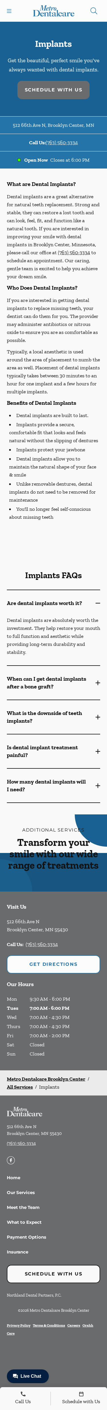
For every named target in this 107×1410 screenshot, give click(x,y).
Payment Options (26, 1237)
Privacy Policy (19, 1325)
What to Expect (24, 1222)
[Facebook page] (11, 1160)
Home (13, 1177)
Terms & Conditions (49, 1325)
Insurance (17, 1252)
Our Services (21, 1192)
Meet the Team (23, 1207)
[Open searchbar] (94, 11)
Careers (73, 1325)
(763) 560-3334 (62, 142)
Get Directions (53, 964)
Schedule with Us (53, 90)
